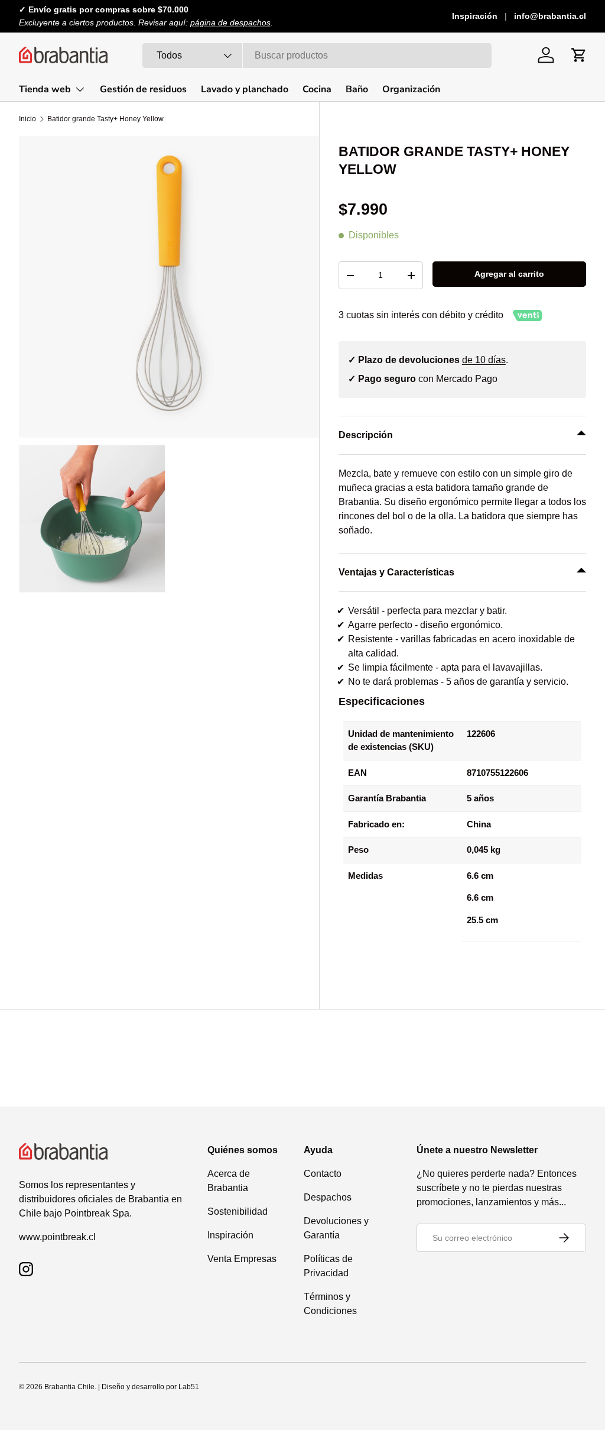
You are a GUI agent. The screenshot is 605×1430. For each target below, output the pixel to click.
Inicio (27, 118)
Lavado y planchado (244, 89)
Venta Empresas (242, 1259)
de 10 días (484, 360)
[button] (579, 55)
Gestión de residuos (143, 89)
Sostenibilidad (237, 1211)
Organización (411, 89)
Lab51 (188, 1387)
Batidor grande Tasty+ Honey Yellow (105, 118)
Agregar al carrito (509, 274)
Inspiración (474, 16)
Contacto (322, 1174)
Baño (357, 89)
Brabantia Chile (69, 1387)
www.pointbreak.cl (57, 1237)
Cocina (316, 89)
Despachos (328, 1197)
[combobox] (317, 55)
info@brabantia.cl (550, 16)
